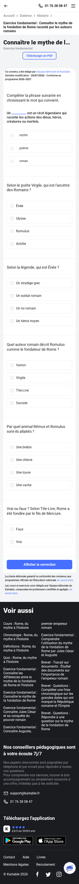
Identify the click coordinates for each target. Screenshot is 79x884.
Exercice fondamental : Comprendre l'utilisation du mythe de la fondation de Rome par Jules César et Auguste (58, 645)
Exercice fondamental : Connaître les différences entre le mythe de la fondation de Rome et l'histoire (20, 677)
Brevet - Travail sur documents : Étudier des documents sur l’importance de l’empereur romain (56, 670)
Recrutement (45, 865)
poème (23, 148)
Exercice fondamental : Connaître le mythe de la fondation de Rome (20, 696)
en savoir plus (65, 580)
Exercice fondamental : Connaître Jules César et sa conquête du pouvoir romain (20, 714)
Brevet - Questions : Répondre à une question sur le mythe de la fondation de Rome (57, 721)
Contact (9, 857)
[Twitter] (48, 874)
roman (23, 161)
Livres (41, 857)
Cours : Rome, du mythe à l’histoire (16, 626)
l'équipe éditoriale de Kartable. (53, 71)
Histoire (43, 16)
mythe (23, 135)
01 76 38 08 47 (56, 6)
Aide (26, 857)
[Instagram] (58, 874)
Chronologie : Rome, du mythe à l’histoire (20, 637)
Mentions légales (16, 865)
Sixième (26, 16)
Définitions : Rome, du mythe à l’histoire (19, 648)
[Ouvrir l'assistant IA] (70, 868)
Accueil (9, 16)
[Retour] (7, 6)
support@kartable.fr (25, 793)
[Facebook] (37, 874)
